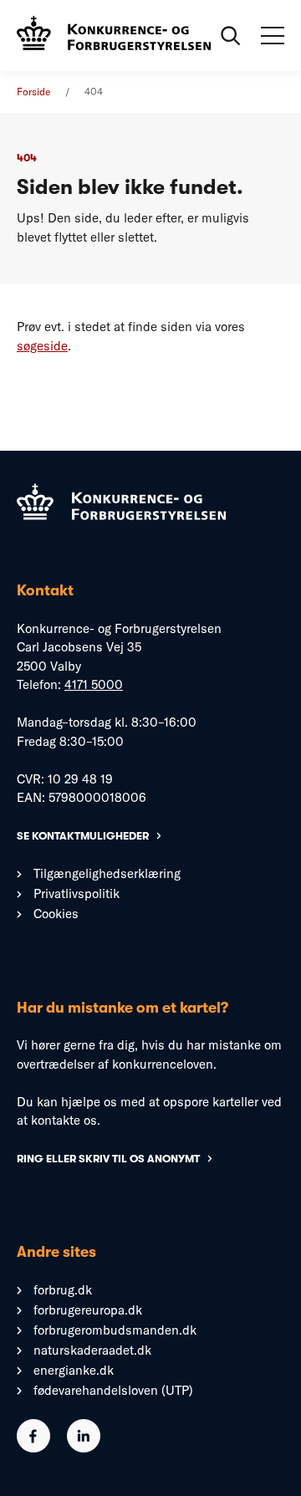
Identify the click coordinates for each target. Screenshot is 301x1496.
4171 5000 (93, 684)
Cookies (56, 914)
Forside (33, 91)
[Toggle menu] (272, 36)
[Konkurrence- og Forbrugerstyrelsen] (114, 35)
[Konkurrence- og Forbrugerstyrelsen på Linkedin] (83, 1448)
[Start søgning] (230, 36)
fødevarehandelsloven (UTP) (113, 1390)
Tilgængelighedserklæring (107, 873)
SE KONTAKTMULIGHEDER (83, 836)
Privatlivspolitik (76, 893)
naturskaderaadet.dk (92, 1350)
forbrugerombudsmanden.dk (114, 1330)
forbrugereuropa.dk (87, 1310)
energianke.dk (73, 1370)
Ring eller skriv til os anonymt (108, 1158)
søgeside (42, 346)
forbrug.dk (62, 1290)
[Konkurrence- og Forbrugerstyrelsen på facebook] (33, 1448)
